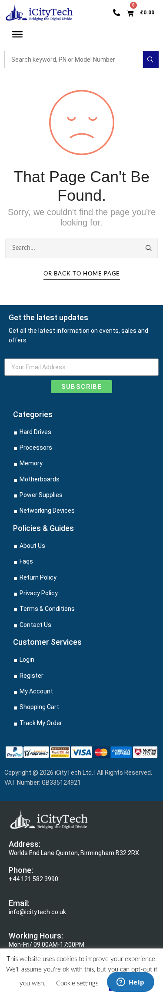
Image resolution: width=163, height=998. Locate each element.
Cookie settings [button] (77, 983)
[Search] (149, 248)
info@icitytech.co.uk (37, 911)
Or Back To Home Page (81, 274)
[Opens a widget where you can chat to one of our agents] (130, 983)
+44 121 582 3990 (33, 878)
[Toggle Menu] (17, 34)
